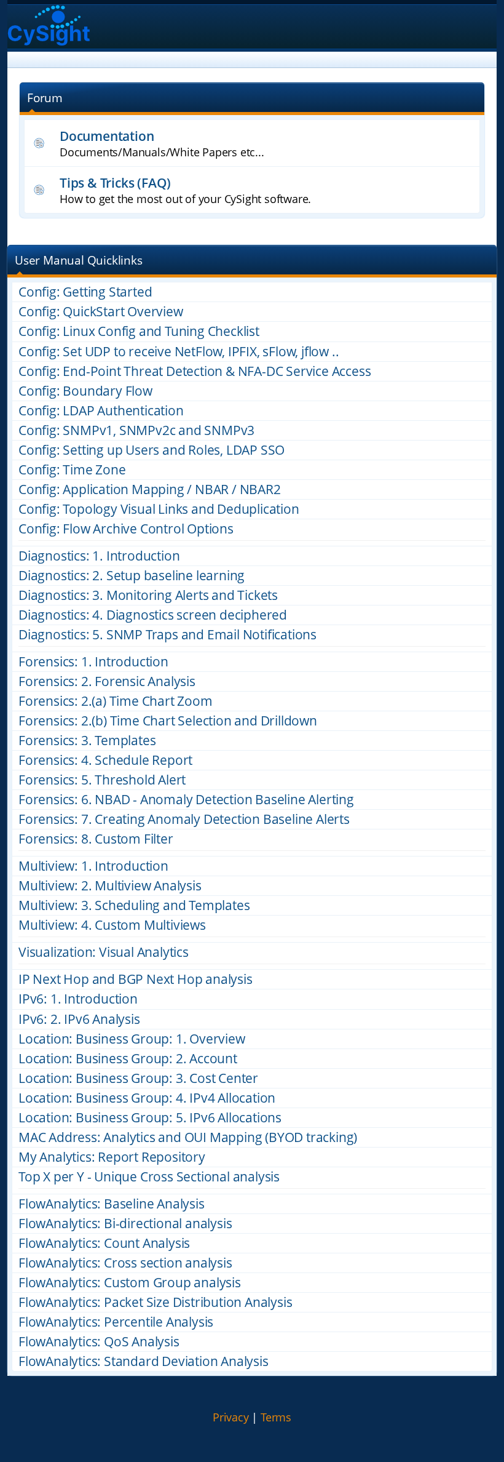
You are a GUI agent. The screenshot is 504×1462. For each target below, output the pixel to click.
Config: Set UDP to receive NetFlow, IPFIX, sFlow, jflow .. (178, 351)
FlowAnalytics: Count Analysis (104, 1243)
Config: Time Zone (72, 469)
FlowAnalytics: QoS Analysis (98, 1341)
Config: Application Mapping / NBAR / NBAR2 (149, 489)
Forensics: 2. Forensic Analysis (106, 681)
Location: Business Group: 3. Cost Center (138, 1078)
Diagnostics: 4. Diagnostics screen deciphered (152, 615)
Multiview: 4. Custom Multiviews (112, 925)
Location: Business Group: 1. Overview (131, 1039)
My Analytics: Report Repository (111, 1157)
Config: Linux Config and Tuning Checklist (138, 331)
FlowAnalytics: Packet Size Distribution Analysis (155, 1302)
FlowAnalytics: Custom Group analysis (129, 1282)
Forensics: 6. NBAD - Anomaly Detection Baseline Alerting (186, 799)
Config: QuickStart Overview (100, 311)
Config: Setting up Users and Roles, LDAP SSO (151, 450)
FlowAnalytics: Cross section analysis (125, 1263)
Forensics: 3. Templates (87, 740)
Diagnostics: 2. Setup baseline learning (131, 575)
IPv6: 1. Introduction (78, 999)
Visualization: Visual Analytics (103, 952)
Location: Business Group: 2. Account (127, 1058)
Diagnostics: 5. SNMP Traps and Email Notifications (167, 634)
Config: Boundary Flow (85, 391)
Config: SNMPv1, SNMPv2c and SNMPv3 (136, 430)
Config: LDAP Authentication (101, 410)
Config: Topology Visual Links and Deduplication (158, 509)
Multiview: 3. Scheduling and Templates (134, 905)
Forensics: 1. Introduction (93, 661)
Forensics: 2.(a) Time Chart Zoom (115, 701)
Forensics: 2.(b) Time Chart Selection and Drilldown (167, 721)
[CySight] (48, 27)
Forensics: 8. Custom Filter (95, 839)
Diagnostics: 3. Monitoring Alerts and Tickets (148, 595)
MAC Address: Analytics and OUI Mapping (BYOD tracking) (187, 1137)
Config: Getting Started (85, 292)
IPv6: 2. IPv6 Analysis (79, 1019)
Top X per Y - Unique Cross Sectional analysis (149, 1176)
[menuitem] (231, 1418)
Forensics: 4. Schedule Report (105, 760)
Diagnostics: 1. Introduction (98, 556)
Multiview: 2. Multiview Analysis (110, 885)
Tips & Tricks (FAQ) (115, 182)
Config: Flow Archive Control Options (126, 529)
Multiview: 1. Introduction (93, 866)
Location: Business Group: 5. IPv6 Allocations (150, 1117)
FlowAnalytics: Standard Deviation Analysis (143, 1361)
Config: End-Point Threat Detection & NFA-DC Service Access (194, 371)
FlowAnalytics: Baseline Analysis (111, 1204)
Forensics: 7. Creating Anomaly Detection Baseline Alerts (184, 819)
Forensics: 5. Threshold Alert (102, 780)
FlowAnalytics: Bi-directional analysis (125, 1223)
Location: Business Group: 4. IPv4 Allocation (146, 1098)
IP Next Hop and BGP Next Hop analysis (135, 979)
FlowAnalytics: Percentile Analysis (115, 1322)
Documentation (107, 136)
